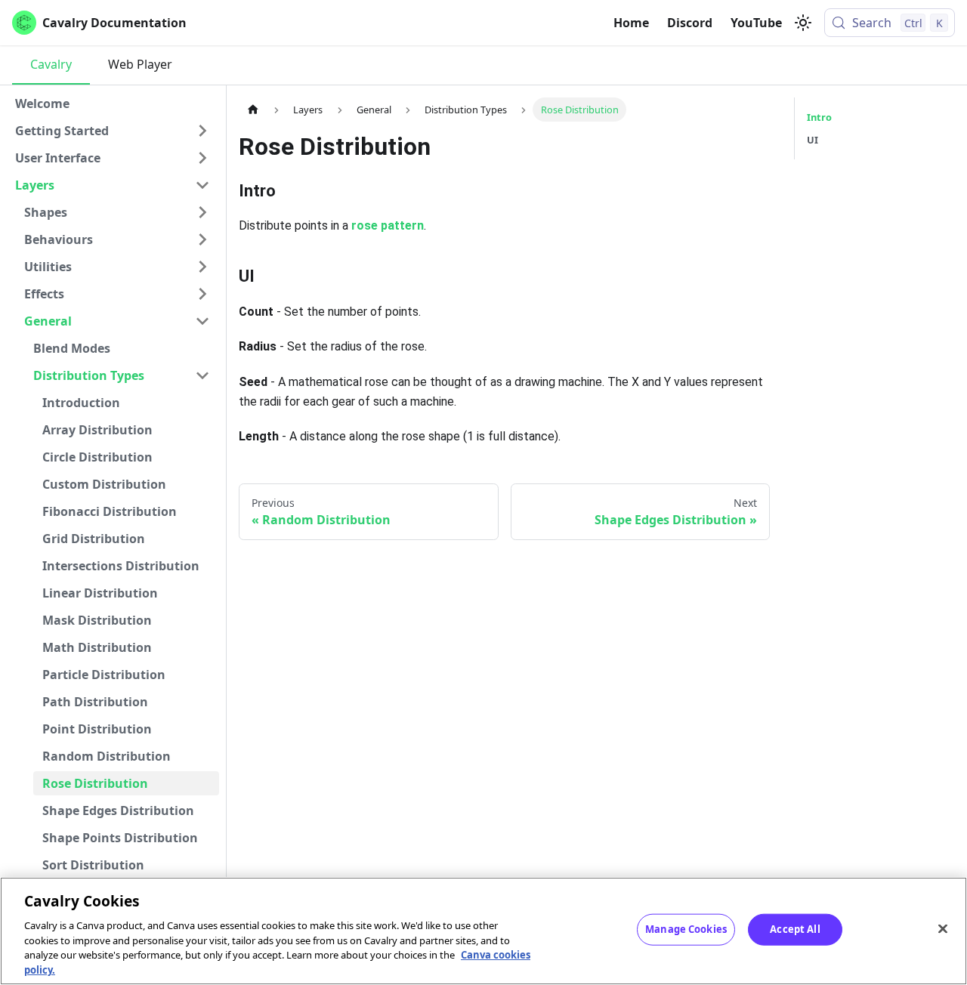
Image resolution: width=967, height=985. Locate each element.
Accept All (795, 929)
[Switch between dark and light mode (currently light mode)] (803, 23)
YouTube (756, 22)
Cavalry (51, 64)
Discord (689, 22)
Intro (819, 117)
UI (812, 140)
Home (631, 22)
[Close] (942, 929)
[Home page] (253, 109)
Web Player (140, 64)
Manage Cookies (686, 929)
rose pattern (387, 225)
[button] (112, 131)
